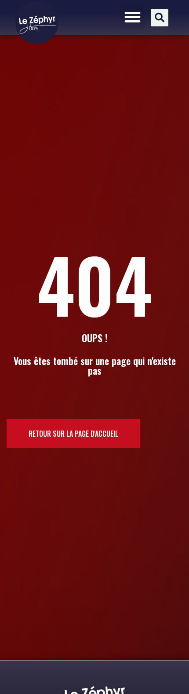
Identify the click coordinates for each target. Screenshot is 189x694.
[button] (132, 17)
